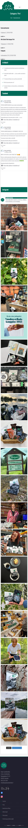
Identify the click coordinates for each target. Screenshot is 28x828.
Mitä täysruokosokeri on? (9, 82)
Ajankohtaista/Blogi (6, 808)
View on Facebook (3, 122)
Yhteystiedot (4, 815)
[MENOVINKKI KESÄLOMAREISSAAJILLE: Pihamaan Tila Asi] (14, 515)
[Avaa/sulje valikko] (19, 7)
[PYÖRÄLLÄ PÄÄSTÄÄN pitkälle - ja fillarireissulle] (14, 407)
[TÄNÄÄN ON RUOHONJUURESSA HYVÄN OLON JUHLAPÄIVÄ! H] (14, 325)
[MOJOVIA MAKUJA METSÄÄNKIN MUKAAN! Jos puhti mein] (14, 488)
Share (2, 123)
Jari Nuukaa (13, 825)
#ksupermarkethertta (13, 140)
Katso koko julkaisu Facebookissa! (11, 120)
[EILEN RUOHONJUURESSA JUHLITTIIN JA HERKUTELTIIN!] (14, 298)
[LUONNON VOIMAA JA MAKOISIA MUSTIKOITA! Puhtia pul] (14, 651)
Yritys (3, 805)
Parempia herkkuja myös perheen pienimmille (13, 79)
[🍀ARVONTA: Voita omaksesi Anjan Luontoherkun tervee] (14, 434)
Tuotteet (4, 801)
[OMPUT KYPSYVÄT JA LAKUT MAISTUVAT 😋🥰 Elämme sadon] (14, 271)
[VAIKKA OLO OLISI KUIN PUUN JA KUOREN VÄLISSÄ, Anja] (14, 678)
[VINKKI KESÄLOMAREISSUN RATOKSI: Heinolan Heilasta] (14, 624)
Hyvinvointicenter (16, 18)
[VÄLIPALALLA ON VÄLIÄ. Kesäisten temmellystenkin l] (14, 569)
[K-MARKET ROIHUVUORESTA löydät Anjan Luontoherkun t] (14, 380)
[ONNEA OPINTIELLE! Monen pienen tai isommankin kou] (14, 353)
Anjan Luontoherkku (7, 101)
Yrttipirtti (3, 51)
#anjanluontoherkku (5, 140)
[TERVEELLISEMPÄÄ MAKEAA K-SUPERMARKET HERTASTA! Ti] (14, 244)
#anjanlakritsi (11, 163)
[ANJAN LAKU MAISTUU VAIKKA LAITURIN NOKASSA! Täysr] (14, 705)
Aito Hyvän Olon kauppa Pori (7, 39)
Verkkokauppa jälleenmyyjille (8, 819)
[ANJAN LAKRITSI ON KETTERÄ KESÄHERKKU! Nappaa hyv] (14, 542)
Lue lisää (2, 36)
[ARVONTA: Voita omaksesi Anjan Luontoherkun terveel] (14, 732)
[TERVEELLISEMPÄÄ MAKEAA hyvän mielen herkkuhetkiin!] (14, 217)
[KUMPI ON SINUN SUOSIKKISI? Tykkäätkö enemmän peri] (14, 597)
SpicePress (20, 825)
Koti (11, 18)
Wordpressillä (8, 825)
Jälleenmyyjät (5, 812)
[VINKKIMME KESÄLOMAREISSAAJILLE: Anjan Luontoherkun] (14, 461)
